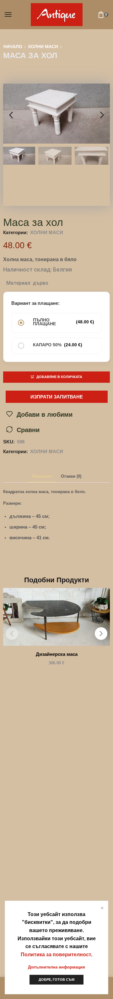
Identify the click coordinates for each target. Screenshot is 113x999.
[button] (8, 14)
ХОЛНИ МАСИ (43, 46)
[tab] (41, 476)
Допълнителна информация (56, 967)
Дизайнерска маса (57, 654)
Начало (12, 46)
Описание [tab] (41, 476)
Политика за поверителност (56, 954)
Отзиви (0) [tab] (71, 476)
